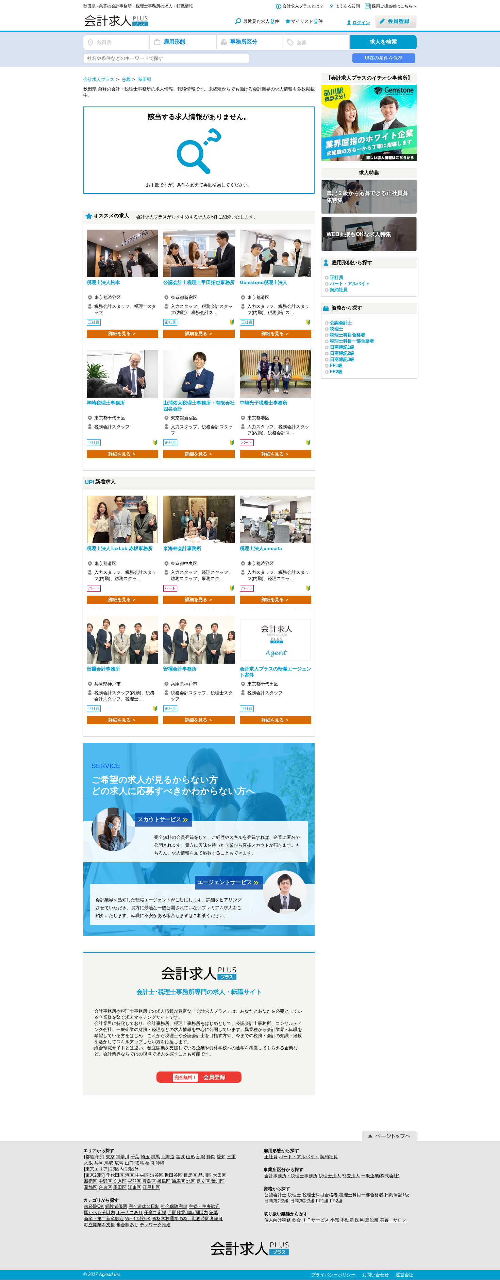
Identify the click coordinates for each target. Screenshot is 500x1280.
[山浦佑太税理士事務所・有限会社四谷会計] (199, 374)
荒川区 (217, 1181)
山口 (129, 1162)
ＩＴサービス (315, 1220)
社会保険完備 (174, 1206)
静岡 (210, 1156)
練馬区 (178, 1181)
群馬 (155, 1156)
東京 (110, 1156)
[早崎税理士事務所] (122, 374)
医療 (359, 1220)
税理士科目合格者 (347, 334)
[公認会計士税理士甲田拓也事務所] (199, 253)
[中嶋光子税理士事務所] (275, 374)
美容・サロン (393, 1220)
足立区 (203, 1181)
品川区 (205, 1175)
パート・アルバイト (350, 283)
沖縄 (159, 1162)
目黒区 (190, 1175)
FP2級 (336, 371)
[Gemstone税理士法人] (275, 253)
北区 (190, 1181)
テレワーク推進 (155, 1224)
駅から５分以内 (99, 1212)
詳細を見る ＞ (122, 333)
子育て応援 (155, 1212)
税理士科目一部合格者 (352, 341)
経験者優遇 (116, 1206)
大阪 (88, 1162)
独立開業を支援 (99, 1224)
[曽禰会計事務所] (122, 640)
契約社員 (339, 289)
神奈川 (122, 1156)
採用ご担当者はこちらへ (394, 6)
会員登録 (200, 1077)
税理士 (336, 328)
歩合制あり (127, 1224)
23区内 (117, 1168)
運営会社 (404, 1274)
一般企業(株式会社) (380, 1175)
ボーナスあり (129, 1212)
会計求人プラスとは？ (303, 6)
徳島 (139, 1162)
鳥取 (108, 1162)
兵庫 (98, 1162)
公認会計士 (341, 322)
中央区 (142, 1175)
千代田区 (115, 1175)
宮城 (180, 1156)
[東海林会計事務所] (199, 519)
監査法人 (351, 1175)
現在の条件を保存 (384, 58)
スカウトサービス (163, 820)
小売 (334, 1220)
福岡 (149, 1162)
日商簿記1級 (342, 347)
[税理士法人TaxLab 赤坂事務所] (122, 519)
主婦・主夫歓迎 (204, 1206)
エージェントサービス (229, 883)
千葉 (135, 1156)
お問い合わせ (375, 1274)
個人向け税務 (277, 1220)
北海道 (167, 1156)
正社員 (336, 277)
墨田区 (120, 1187)
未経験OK (94, 1206)
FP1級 (336, 365)
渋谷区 (156, 1175)
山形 (190, 1156)
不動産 (347, 1220)
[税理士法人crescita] (275, 519)
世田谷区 (173, 1175)
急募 (213, 1212)
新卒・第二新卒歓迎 (104, 1218)
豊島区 (149, 1181)
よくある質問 (347, 6)
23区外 (132, 1168)
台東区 (105, 1187)
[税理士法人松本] (122, 253)
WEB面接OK (138, 1218)
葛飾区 (90, 1187)
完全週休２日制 (144, 1206)
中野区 (105, 1181)
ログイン (361, 22)
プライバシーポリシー (333, 1274)
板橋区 (163, 1181)
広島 (119, 1162)
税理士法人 (330, 1175)
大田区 (219, 1175)
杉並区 (134, 1181)
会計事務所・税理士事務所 (290, 1175)
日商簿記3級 (342, 359)
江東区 (134, 1187)
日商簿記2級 (342, 353)
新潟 (200, 1156)
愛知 (221, 1156)
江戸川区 (151, 1187)
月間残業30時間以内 (188, 1212)
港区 (129, 1175)
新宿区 (90, 1181)
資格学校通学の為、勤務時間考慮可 (187, 1218)
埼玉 (145, 1156)
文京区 (120, 1181)
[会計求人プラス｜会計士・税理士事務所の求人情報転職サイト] (141, 25)
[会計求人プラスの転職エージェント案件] (275, 640)
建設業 (372, 1220)
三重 (231, 1156)
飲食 (296, 1220)
